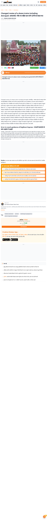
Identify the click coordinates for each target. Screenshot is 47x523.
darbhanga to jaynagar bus (26, 213)
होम (1, 5)
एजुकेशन (24, 5)
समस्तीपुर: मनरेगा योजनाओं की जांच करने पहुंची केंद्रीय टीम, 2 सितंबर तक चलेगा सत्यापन (20, 169)
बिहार (7, 5)
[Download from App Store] (14, 239)
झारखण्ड (4, 5)
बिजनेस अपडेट (15, 234)
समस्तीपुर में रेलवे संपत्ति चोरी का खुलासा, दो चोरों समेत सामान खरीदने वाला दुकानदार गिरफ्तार (21, 179)
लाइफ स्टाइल (40, 5)
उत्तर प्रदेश (10, 5)
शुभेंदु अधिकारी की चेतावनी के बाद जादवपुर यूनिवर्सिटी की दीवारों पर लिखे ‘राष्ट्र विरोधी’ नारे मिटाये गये (21, 266)
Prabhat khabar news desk (10, 18)
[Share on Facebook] (7, 68)
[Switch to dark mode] (38, 2)
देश (3, 234)
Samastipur (16, 10)
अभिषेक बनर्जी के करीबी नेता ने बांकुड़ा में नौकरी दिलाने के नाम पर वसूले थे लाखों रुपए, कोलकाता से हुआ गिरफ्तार (23, 270)
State (6, 10)
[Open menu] (2, 2)
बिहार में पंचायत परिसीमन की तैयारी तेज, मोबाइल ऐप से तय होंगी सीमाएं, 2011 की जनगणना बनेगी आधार (22, 172)
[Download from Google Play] (6, 239)
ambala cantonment (9, 213)
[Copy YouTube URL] (9, 68)
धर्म (19, 234)
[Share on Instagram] (11, 68)
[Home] (8, 2)
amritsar (17, 213)
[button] (23, 53)
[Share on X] (13, 68)
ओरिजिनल (20, 5)
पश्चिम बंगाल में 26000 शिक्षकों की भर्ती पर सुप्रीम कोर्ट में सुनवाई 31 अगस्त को (17, 273)
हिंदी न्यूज (4, 236)
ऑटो (36, 5)
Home (2, 10)
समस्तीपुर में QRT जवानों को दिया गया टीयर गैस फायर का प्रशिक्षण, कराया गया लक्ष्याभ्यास (20, 175)
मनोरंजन (31, 5)
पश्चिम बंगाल (15, 5)
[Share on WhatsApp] (5, 68)
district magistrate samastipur (11, 216)
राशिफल (44, 5)
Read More (3, 210)
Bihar (10, 10)
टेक (34, 5)
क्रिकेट (22, 234)
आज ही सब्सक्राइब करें (24, 226)
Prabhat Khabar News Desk (12, 204)
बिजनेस (28, 5)
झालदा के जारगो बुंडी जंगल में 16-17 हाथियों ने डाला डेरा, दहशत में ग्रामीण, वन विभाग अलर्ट (19, 280)
